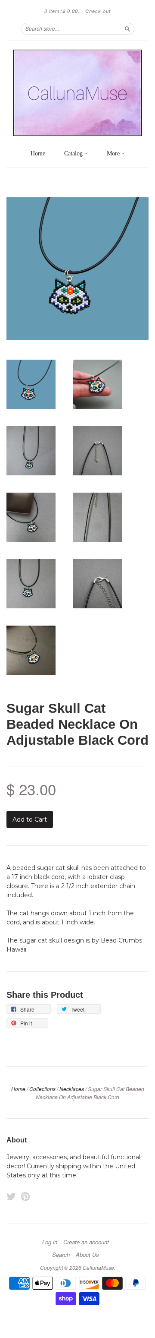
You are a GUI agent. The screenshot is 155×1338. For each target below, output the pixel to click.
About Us (87, 1255)
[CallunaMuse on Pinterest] (25, 1196)
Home (38, 153)
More (114, 153)
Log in (49, 1242)
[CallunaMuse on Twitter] (11, 1196)
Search (61, 1255)
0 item (62, 11)
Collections (42, 1088)
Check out (98, 11)
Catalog (74, 153)
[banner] (77, 93)
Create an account (86, 1242)
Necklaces (71, 1088)
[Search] (127, 28)
